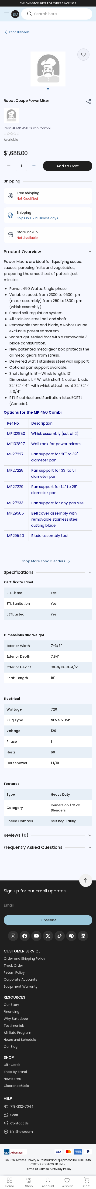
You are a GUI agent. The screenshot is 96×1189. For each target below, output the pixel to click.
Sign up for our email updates (35, 891)
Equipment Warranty (21, 986)
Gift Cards (12, 1064)
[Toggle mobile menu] (6, 14)
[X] (48, 936)
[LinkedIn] (83, 936)
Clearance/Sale (16, 1085)
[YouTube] (36, 936)
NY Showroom (21, 1131)
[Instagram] (13, 936)
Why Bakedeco (16, 1018)
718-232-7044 (22, 1106)
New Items (12, 1078)
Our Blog (10, 1046)
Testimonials (14, 1025)
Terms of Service (37, 1169)
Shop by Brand (15, 1071)
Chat (14, 1115)
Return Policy (14, 972)
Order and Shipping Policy (24, 958)
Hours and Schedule (20, 1039)
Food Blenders (19, 32)
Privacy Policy (61, 1169)
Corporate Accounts (20, 979)
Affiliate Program (17, 1032)
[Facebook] (25, 936)
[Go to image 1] (48, 88)
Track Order (13, 965)
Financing (11, 1011)
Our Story (11, 1004)
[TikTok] (60, 936)
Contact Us (19, 1123)
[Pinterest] (71, 936)
